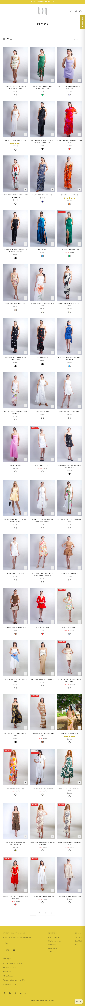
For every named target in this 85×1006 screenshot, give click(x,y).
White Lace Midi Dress (42, 412)
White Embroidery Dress (42, 465)
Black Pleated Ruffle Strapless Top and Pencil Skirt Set (15, 251)
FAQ (76, 944)
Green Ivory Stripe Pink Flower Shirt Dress (69, 520)
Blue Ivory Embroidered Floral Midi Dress (69, 843)
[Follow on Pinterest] (15, 993)
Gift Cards (78, 937)
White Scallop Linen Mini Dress (69, 412)
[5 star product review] (69, 198)
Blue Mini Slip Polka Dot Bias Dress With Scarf (69, 359)
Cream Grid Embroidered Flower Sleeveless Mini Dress (15, 87)
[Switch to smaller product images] (7, 39)
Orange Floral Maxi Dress (69, 195)
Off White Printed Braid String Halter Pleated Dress (15, 196)
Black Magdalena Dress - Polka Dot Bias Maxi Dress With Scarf (42, 141)
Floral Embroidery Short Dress (15, 304)
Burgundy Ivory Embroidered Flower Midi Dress (42, 843)
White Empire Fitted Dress (15, 573)
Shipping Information (54, 941)
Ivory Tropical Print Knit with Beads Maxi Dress (15, 412)
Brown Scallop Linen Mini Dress (15, 627)
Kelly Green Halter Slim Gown (69, 250)
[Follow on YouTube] (20, 993)
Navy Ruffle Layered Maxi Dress (42, 195)
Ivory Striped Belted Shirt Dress (42, 788)
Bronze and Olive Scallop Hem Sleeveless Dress (16, 843)
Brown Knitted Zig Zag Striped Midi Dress (42, 734)
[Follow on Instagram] (10, 993)
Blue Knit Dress (42, 250)
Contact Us (51, 952)
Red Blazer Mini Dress (42, 627)
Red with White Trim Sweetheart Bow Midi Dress (15, 897)
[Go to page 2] (52, 913)
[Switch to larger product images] (4, 39)
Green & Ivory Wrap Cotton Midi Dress (69, 789)
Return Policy (52, 944)
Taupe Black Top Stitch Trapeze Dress (69, 896)
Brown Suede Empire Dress (69, 573)
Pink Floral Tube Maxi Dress (15, 788)
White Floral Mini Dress (69, 627)
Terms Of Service (53, 937)
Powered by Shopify (48, 1000)
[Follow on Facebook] (4, 993)
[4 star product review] (15, 143)
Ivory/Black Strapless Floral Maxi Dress (69, 305)
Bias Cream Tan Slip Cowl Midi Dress (42, 679)
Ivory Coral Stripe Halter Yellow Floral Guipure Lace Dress (42, 574)
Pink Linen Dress (15, 465)
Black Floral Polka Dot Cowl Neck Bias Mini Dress (69, 466)
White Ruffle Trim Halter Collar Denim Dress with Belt (42, 520)
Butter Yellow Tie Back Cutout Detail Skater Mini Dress (15, 520)
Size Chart (78, 941)
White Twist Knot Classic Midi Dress (42, 896)
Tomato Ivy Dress (42, 358)
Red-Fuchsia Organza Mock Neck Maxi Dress (69, 141)
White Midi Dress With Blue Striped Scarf (15, 680)
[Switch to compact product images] (11, 39)
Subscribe (10, 950)
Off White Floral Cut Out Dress (15, 140)
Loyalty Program (53, 948)
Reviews (82, 21)
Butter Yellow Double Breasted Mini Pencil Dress (69, 680)
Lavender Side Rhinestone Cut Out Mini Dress (69, 87)
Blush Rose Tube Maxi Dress (69, 733)
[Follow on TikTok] (26, 993)
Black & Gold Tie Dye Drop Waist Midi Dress (15, 734)
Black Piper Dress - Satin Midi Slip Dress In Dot (15, 359)
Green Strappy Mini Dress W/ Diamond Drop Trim (42, 87)
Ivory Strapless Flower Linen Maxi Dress (42, 305)
